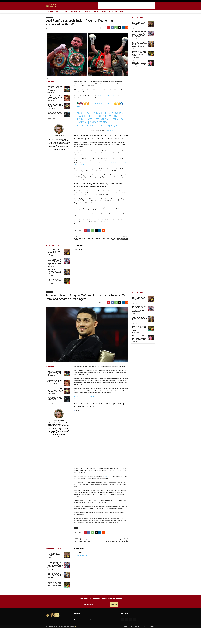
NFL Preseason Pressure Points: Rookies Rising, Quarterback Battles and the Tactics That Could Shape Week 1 (55, 262)
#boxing (118, 113)
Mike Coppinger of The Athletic (105, 96)
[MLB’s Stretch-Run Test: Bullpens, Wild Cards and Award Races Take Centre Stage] (67, 252)
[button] (153, 11)
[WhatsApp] (116, 27)
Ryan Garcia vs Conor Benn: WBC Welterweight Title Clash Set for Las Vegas (55, 97)
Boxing (47, 17)
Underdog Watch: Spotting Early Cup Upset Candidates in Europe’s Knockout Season (55, 281)
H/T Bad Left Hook (79, 223)
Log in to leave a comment (81, 252)
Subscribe (114, 604)
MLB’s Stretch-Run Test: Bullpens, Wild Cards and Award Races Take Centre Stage (54, 252)
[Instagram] (142, 1)
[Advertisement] (126, 5)
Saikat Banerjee (50, 28)
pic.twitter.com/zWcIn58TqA (97, 125)
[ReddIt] (126, 27)
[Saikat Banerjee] (59, 129)
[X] (144, 1)
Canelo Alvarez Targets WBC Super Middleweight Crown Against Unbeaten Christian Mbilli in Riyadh (54, 88)
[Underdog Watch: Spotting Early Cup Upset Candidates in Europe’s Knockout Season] (67, 281)
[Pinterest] (108, 27)
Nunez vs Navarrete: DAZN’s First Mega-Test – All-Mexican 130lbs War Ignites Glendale (55, 105)
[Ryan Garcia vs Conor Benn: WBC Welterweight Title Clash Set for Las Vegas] (67, 98)
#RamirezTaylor (113, 119)
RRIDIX (75, 626)
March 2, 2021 (109, 130)
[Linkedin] (123, 27)
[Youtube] (146, 1)
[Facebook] (140, 1)
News (51, 17)
